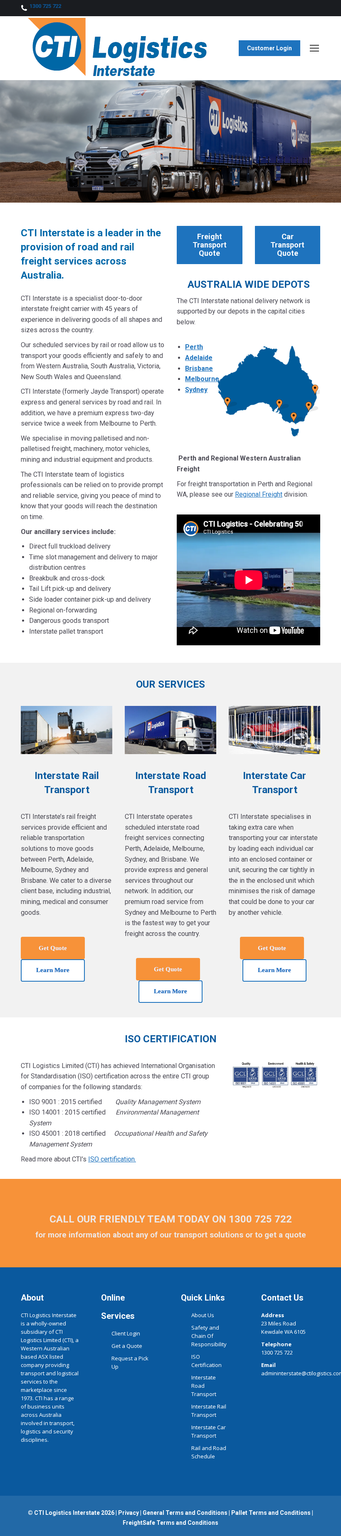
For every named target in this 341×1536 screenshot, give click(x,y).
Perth (194, 347)
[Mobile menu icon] (314, 48)
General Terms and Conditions (185, 1512)
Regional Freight (258, 494)
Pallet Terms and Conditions (270, 1512)
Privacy (128, 1512)
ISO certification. (112, 1159)
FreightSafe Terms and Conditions (170, 1522)
